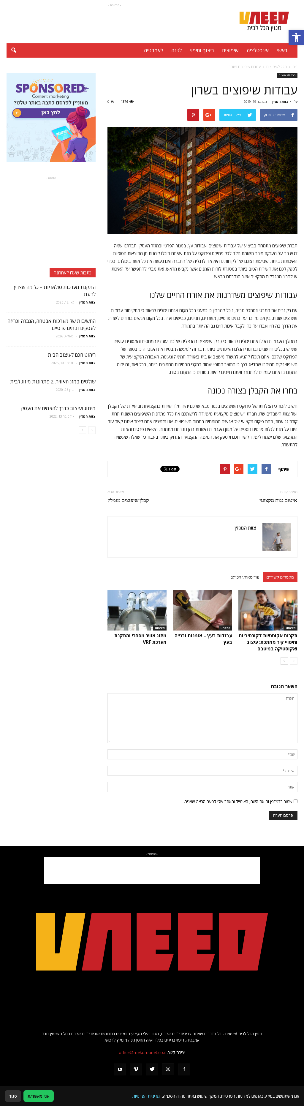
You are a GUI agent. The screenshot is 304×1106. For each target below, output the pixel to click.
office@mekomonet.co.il (142, 1052)
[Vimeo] (136, 1069)
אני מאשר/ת (39, 1096)
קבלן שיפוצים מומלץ (128, 500)
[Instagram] (168, 1069)
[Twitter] (152, 1069)
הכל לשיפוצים (287, 75)
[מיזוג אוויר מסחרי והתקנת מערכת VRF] (137, 610)
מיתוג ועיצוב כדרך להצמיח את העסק (58, 408)
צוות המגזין (280, 101)
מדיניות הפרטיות (146, 1096)
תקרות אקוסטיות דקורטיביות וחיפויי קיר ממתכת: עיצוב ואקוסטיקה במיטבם (268, 642)
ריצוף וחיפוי (202, 50)
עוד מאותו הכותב (245, 576)
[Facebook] (184, 1069)
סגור (13, 1096)
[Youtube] (120, 1069)
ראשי (282, 50)
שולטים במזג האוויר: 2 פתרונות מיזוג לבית (53, 381)
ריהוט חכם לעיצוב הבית (72, 354)
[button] (296, 37)
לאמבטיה (153, 50)
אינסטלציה (258, 50)
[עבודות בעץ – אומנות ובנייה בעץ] (202, 610)
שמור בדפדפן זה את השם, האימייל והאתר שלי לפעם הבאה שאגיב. (238, 801)
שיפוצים (230, 50)
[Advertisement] (114, 22)
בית (294, 66)
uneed (291, 628)
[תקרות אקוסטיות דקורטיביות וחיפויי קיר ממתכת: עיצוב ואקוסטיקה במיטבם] (267, 610)
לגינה (176, 50)
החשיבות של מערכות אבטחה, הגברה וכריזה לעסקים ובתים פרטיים (51, 324)
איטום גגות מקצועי (278, 500)
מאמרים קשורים (280, 576)
